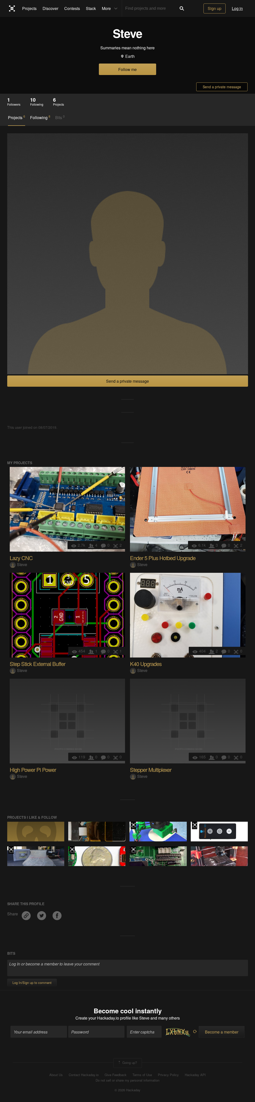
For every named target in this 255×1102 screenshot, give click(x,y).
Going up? (129, 1062)
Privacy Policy (168, 1075)
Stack (91, 8)
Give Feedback (116, 1075)
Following (40, 117)
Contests (72, 8)
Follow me (127, 69)
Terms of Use (142, 1075)
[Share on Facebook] (57, 914)
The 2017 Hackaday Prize (133, 825)
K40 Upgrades (146, 663)
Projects (29, 8)
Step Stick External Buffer (37, 663)
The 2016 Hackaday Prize (72, 850)
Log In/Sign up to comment (32, 982)
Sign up (214, 8)
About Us (56, 1075)
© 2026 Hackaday (127, 1090)
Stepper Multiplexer (150, 769)
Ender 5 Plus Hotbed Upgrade (162, 558)
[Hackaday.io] (12, 8)
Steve (22, 564)
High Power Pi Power (33, 769)
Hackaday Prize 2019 (11, 850)
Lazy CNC (21, 558)
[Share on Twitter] (42, 914)
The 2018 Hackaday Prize (194, 825)
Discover (50, 8)
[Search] (182, 8)
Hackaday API (195, 1075)
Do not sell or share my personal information (127, 1080)
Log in (237, 8)
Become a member (221, 1032)
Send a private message (222, 86)
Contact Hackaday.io (84, 1075)
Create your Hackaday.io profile (103, 1018)
